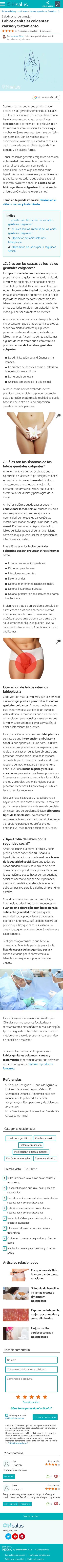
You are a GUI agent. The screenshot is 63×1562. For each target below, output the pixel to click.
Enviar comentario (45, 1417)
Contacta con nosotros (15, 1555)
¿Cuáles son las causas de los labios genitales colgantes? (31, 222)
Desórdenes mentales (18, 1158)
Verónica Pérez (17, 36)
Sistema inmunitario (31, 1145)
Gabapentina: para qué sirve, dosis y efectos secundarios (31, 1190)
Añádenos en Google (48, 97)
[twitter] (8, 1536)
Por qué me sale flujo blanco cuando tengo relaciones (44, 1275)
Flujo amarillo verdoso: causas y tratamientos (42, 1333)
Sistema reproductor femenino (42, 11)
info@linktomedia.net (18, 1443)
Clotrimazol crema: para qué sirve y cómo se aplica (31, 1240)
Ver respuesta (10, 1504)
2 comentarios (46, 31)
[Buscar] (58, 4)
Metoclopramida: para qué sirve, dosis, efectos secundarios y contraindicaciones (32, 1200)
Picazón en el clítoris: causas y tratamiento (29, 202)
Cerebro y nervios (44, 1138)
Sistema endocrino (45, 1158)
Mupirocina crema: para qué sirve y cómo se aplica (31, 1250)
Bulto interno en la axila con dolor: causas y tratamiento (31, 1180)
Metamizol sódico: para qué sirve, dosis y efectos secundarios (29, 1220)
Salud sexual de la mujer (16, 16)
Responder (8, 1476)
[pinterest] (22, 1536)
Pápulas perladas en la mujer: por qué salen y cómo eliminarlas (45, 1315)
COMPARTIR (48, 6)
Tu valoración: (30, 1402)
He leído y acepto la (15, 1416)
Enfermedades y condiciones (15, 11)
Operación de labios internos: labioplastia (27, 240)
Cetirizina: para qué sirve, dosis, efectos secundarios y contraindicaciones (28, 1210)
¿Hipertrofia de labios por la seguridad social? (32, 249)
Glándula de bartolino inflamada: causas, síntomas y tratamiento (45, 1295)
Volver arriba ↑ (32, 1516)
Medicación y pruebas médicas (31, 1152)
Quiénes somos (42, 1550)
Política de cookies (35, 1559)
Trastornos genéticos (19, 1138)
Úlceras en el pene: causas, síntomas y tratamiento (28, 1230)
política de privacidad (14, 1418)
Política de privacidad (14, 1559)
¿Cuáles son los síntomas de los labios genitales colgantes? (32, 231)
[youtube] (15, 1536)
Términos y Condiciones (39, 1555)
